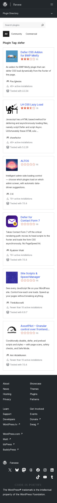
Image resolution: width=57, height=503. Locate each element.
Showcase (35, 383)
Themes (34, 388)
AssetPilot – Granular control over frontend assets (34, 327)
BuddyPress (11, 449)
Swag (34, 424)
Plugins (33, 394)
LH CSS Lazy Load (32, 104)
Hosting (7, 394)
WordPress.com (13, 433)
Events (33, 413)
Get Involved (37, 408)
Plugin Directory (10, 13)
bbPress (9, 444)
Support (7, 413)
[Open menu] (52, 4)
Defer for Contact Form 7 (30, 219)
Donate (35, 419)
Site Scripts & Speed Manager (30, 275)
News (6, 388)
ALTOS (25, 160)
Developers (9, 419)
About (6, 383)
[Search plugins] (42, 25)
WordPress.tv (11, 424)
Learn (6, 408)
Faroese (14, 462)
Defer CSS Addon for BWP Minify (32, 54)
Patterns (34, 399)
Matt (7, 439)
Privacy (7, 399)
